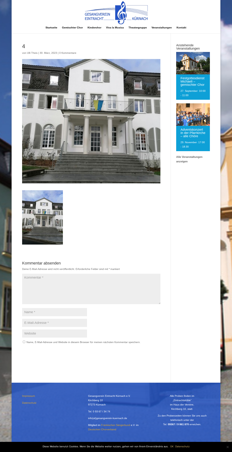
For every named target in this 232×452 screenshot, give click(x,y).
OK (171, 446)
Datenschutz (29, 402)
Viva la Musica (115, 27)
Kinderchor (94, 27)
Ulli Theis (32, 52)
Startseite (51, 27)
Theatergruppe (138, 27)
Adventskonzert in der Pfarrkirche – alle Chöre (193, 133)
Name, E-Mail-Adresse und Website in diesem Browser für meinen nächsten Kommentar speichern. (83, 342)
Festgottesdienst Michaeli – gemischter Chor (192, 81)
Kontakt (181, 27)
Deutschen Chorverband (102, 429)
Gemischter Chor (72, 27)
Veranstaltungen (162, 27)
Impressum (28, 395)
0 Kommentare (67, 52)
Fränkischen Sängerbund (115, 425)
